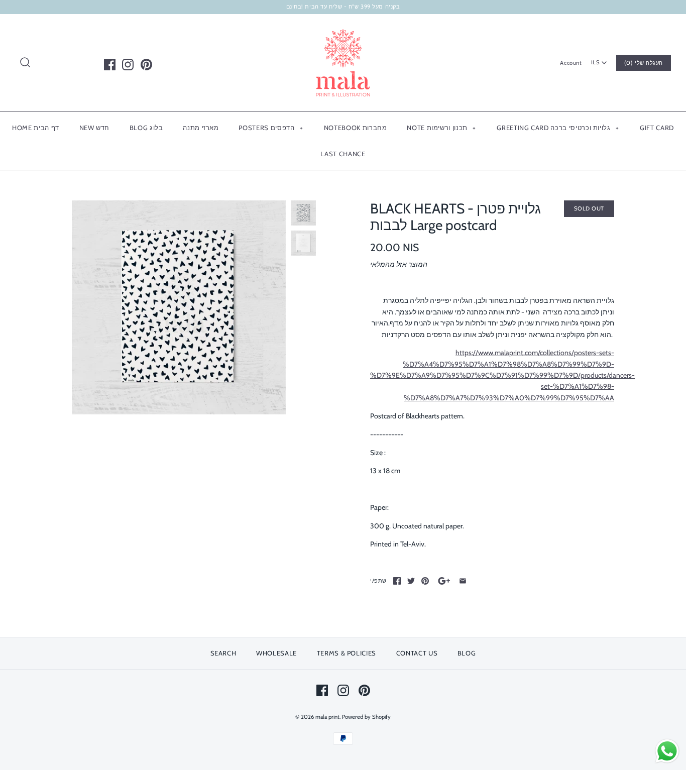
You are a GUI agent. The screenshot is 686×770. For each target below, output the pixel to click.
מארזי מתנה (201, 128)
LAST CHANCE (342, 154)
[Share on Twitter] (411, 581)
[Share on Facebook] (397, 581)
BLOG (467, 653)
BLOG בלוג (146, 128)
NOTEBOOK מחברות (355, 128)
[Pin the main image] (425, 581)
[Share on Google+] (444, 581)
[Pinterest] (146, 64)
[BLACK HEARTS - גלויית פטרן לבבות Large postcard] (179, 307)
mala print (327, 716)
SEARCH (223, 653)
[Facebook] (110, 64)
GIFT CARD (657, 128)
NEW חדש (94, 128)
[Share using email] (463, 581)
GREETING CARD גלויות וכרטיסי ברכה (558, 128)
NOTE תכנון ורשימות (441, 128)
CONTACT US (417, 653)
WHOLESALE (276, 653)
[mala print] (343, 29)
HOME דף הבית (35, 128)
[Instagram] (128, 64)
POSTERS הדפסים (271, 128)
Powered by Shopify (366, 716)
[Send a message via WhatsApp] (667, 751)
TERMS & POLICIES (346, 653)
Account (571, 62)
